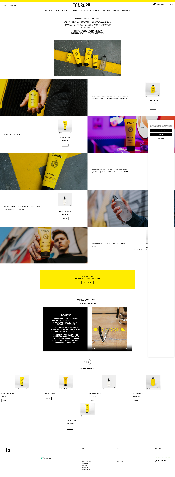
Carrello (154, 4)
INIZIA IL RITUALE (87, 282)
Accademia (116, 10)
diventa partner (13, 5)
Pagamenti (120, 457)
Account (150, 4)
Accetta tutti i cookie (161, 130)
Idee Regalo (96, 10)
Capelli (51, 10)
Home (45, 10)
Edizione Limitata (86, 10)
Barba (58, 10)
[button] (169, 4)
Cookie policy (121, 461)
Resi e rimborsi (121, 453)
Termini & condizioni (123, 455)
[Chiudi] (172, 121)
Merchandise (106, 10)
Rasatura (65, 10)
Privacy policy (121, 459)
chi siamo (4, 5)
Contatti (157, 453)
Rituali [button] (74, 10)
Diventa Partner (126, 10)
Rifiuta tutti (161, 134)
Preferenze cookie (161, 138)
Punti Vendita (160, 4)
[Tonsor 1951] (81, 5)
